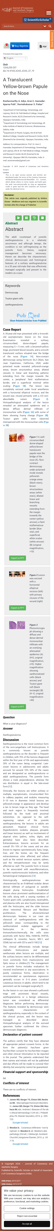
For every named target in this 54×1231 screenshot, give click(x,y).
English (9, 58)
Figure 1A (26, 356)
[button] (48, 13)
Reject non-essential (27, 1216)
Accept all (27, 1224)
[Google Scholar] (20, 1122)
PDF (44, 46)
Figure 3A (28, 412)
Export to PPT (17, 558)
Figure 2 (40, 399)
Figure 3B (42, 415)
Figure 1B (19, 386)
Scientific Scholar (22, 1170)
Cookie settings (27, 1208)
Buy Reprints (21, 46)
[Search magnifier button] (49, 26)
